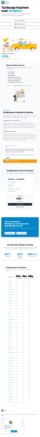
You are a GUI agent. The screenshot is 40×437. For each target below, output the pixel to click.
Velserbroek (10, 377)
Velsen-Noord (10, 371)
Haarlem (9, 281)
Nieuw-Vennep (11, 346)
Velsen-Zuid (10, 374)
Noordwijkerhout (11, 352)
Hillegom (10, 330)
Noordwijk (10, 349)
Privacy (22, 423)
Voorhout (10, 385)
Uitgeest (9, 368)
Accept (13, 431)
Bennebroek (10, 294)
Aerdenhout (10, 283)
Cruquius (10, 308)
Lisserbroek (10, 401)
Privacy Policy (7, 431)
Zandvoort (10, 393)
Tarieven (3, 421)
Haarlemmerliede (11, 319)
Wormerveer (10, 390)
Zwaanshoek (10, 396)
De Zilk (9, 311)
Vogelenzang (10, 382)
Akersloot (10, 286)
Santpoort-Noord (11, 357)
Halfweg (9, 322)
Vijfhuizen (10, 379)
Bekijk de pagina (20, 201)
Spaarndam (10, 366)
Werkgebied (23, 426)
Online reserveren (20, 204)
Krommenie (10, 338)
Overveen (10, 355)
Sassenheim (10, 363)
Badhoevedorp (11, 292)
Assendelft (10, 289)
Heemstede (10, 327)
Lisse (9, 344)
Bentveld (10, 297)
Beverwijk (10, 300)
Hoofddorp (10, 333)
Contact (22, 421)
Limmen (9, 341)
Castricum (10, 305)
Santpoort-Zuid (11, 360)
